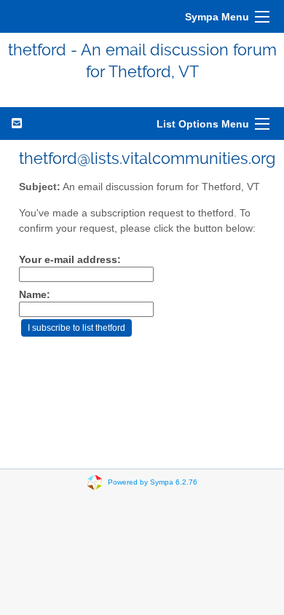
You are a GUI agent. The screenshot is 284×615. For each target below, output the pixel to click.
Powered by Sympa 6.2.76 (152, 481)
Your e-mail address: (70, 259)
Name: (34, 294)
